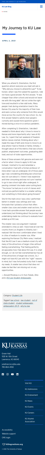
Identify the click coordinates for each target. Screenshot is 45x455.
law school (14, 300)
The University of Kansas (14, 449)
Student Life (17, 295)
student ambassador (24, 303)
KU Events (29, 407)
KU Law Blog (6, 7)
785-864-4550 (8, 367)
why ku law (25, 306)
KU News (28, 401)
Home (5, 11)
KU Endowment (31, 395)
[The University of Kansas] (14, 347)
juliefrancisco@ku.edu (11, 364)
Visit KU (28, 383)
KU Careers (29, 413)
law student (26, 300)
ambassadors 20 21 (11, 306)
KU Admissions (31, 389)
